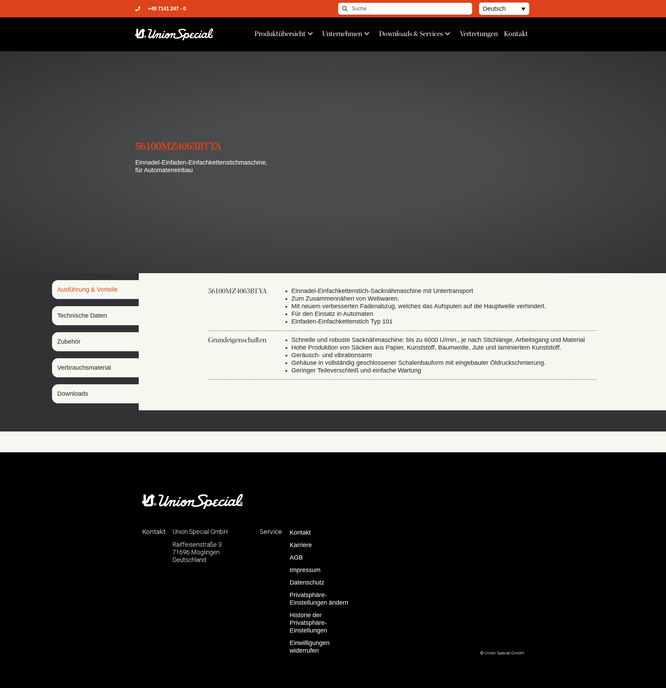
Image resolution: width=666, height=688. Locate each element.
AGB (296, 557)
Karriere (301, 545)
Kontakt (516, 33)
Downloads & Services (411, 33)
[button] (504, 8)
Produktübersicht (280, 33)
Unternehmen (342, 33)
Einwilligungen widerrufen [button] (310, 646)
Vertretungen (479, 33)
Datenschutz (307, 582)
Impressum (305, 570)
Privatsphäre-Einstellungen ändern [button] (319, 598)
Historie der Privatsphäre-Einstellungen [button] (308, 623)
